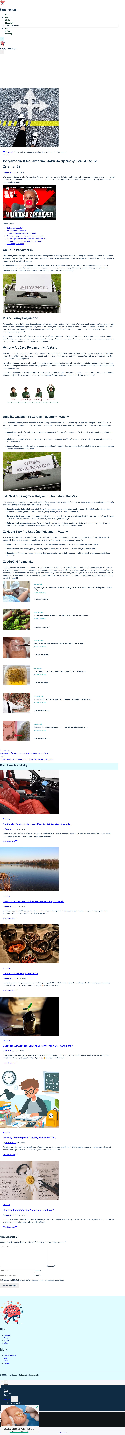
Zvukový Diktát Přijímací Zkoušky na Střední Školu (29, 1137)
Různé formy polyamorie (16, 231)
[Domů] (4, 152)
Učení (7, 28)
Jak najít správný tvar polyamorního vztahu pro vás (26, 239)
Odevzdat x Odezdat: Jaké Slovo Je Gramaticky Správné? (33, 901)
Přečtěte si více (10, 841)
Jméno (37, 1271)
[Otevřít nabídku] (2, 52)
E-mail (37, 1275)
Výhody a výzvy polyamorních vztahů (21, 233)
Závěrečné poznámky (15, 244)
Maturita (7, 1340)
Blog (5, 1358)
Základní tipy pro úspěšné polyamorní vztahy (24, 241)
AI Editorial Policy (62, 1432)
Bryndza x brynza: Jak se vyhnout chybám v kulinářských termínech (26, 758)
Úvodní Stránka (10, 1355)
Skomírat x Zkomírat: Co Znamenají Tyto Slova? (28, 1210)
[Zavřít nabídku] (0, 1386)
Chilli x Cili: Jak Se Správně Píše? (20, 973)
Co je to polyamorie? (15, 228)
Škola (7, 20)
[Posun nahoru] (2, 1382)
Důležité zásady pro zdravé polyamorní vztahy (25, 236)
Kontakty (8, 34)
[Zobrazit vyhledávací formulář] (2, 39)
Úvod (7, 15)
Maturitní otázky (13, 26)
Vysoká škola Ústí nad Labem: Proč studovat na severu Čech (24, 752)
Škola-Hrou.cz (10, 173)
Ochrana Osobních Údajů (29, 1375)
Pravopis (8, 17)
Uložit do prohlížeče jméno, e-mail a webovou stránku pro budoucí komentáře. (33, 1280)
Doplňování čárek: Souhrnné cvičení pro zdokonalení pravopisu (37, 824)
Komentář (51, 1266)
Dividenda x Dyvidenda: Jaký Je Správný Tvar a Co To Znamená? (38, 1045)
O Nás (7, 31)
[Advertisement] (62, 68)
